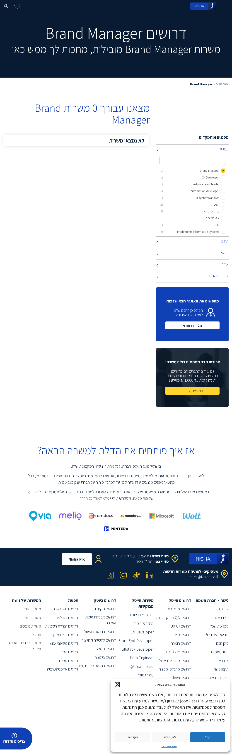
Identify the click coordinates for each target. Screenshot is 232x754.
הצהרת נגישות (218, 677)
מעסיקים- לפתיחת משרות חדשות (190, 571)
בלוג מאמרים (219, 651)
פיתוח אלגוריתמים (141, 614)
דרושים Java (181, 677)
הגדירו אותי (192, 325)
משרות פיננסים (30, 626)
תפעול (36, 634)
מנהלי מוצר (145, 675)
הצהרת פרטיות (169, 746)
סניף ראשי (160, 556)
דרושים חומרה (181, 643)
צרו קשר (223, 660)
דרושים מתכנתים (179, 608)
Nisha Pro (76, 559)
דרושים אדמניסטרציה (62, 669)
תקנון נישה (221, 669)
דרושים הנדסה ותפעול (100, 631)
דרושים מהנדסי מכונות (175, 669)
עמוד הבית (222, 84)
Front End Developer (136, 640)
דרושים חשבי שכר (65, 608)
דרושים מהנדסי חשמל (175, 660)
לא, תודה (170, 737)
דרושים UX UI (180, 626)
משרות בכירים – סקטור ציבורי (24, 645)
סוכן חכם (222, 643)
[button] (117, 684)
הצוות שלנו (221, 617)
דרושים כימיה (106, 648)
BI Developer (143, 632)
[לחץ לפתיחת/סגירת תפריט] (225, 6)
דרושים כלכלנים (67, 617)
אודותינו (223, 608)
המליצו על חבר (192, 390)
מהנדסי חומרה (143, 623)
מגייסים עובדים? (217, 634)
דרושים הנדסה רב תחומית (97, 665)
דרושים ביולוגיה (105, 657)
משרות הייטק (31, 608)
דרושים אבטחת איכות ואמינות (100, 620)
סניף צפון (161, 561)
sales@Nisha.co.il (203, 576)
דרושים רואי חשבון (65, 634)
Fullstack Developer (137, 649)
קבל (207, 737)
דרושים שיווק (69, 651)
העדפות (133, 737)
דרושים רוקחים (105, 608)
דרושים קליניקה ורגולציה (99, 640)
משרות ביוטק (31, 617)
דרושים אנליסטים (178, 651)
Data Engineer (142, 657)
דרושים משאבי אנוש (64, 643)
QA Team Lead (141, 666)
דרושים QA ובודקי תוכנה (173, 617)
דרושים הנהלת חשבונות (61, 626)
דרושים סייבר (181, 634)
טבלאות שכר (219, 626)
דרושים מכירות (68, 660)
